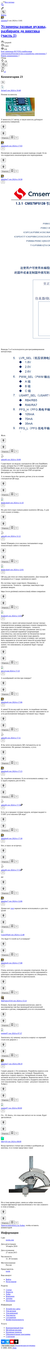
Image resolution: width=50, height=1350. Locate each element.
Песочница (10, 1301)
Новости (9, 1292)
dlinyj (3, 1142)
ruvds (8, 1271)
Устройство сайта (13, 1309)
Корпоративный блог (15, 1328)
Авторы (9, 1298)
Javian (3, 90)
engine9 (4, 1033)
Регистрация (11, 1282)
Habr (14, 1348)
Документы (10, 1315)
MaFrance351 (6, 1001)
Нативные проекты (14, 1332)
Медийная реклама (13, 1330)
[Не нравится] (3, 133)
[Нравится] (3, 127)
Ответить (5, 138)
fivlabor (4, 616)
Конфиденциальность (15, 1320)
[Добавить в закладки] (12, 137)
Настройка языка (8, 1346)
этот (12, 908)
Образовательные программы (18, 1334)
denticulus (5, 503)
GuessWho (5, 935)
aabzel (3, 460)
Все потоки (9, 2)
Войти (8, 1279)
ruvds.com (10, 1240)
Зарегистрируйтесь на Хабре (13, 1225)
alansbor (4, 21)
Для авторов (11, 1311)
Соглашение (11, 1317)
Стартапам (10, 1336)
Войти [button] (3, 15)
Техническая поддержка (25, 1345)
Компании (10, 1296)
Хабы (8, 1294)
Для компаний (12, 1313)
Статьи (9, 1290)
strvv (3, 671)
